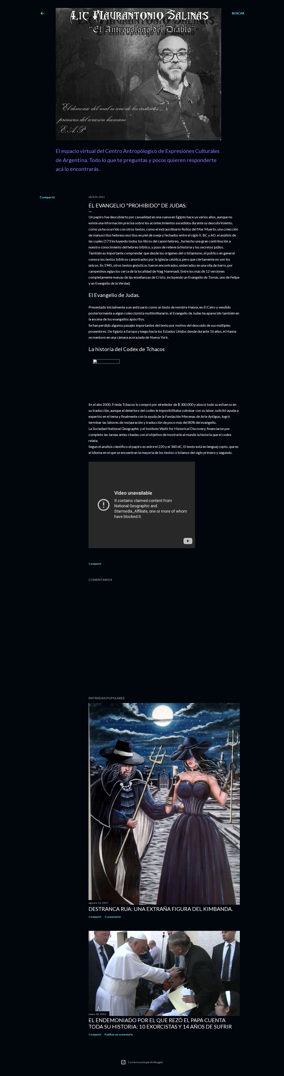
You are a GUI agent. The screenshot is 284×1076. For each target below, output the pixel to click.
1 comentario (113, 916)
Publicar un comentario (119, 1034)
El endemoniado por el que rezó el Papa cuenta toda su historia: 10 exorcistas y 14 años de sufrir (160, 1023)
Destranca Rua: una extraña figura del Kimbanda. (161, 909)
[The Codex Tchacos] (106, 362)
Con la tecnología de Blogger (145, 1062)
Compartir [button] (47, 197)
